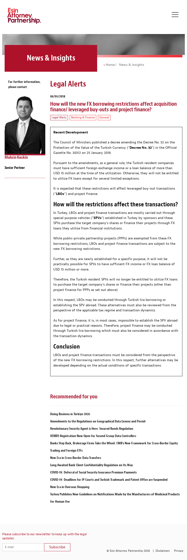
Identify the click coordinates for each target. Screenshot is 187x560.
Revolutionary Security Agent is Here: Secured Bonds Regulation (91, 429)
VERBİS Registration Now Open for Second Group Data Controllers (93, 436)
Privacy (179, 551)
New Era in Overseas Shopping (69, 487)
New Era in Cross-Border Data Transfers (75, 458)
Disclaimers (163, 551)
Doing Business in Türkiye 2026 (70, 414)
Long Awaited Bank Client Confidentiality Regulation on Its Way (91, 465)
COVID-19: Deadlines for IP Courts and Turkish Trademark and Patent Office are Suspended (109, 480)
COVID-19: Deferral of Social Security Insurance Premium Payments (93, 472)
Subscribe (57, 547)
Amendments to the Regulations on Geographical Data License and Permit (98, 421)
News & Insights (131, 65)
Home (110, 65)
